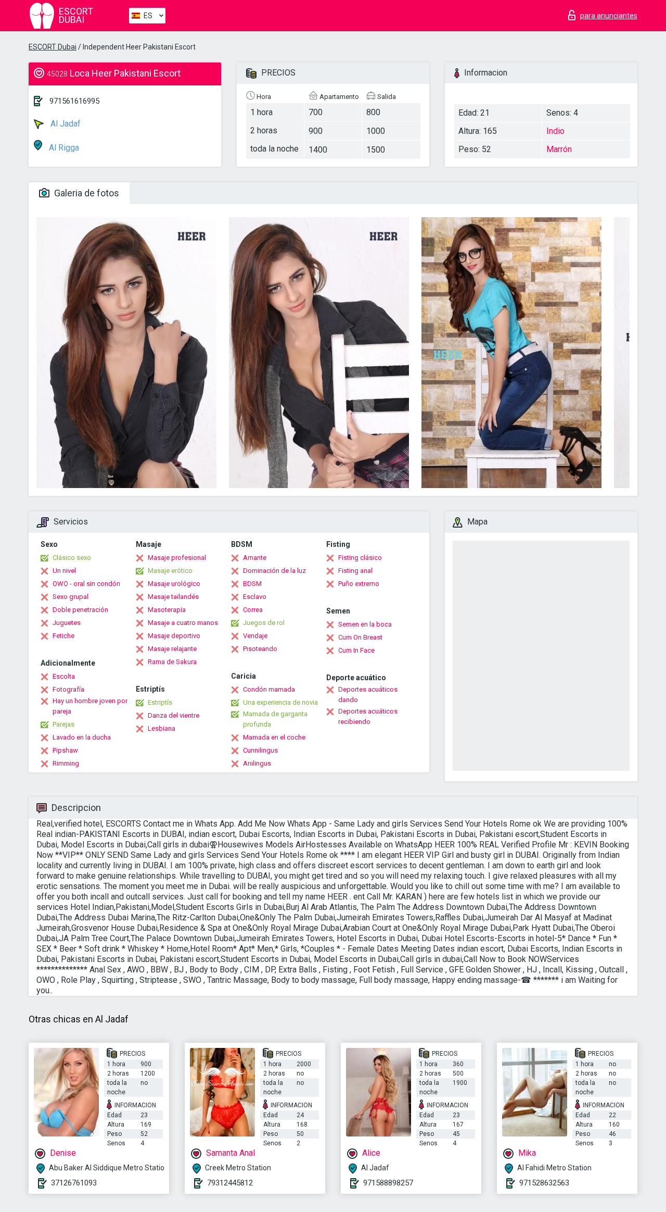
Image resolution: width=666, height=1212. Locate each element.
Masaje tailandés (173, 597)
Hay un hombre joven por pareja (90, 706)
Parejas (63, 724)
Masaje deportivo (174, 636)
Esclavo (254, 597)
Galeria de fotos (85, 193)
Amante (254, 557)
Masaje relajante (172, 649)
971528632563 (544, 1183)
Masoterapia (167, 610)
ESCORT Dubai (52, 47)
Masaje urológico (174, 584)
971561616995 (74, 101)
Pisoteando (260, 649)
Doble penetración (80, 610)
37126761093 (74, 1183)
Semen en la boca (365, 624)
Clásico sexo (72, 557)
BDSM (252, 584)
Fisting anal (355, 570)
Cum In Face (356, 650)
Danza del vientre (173, 715)
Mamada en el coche (274, 737)
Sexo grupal (70, 597)
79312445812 (230, 1183)
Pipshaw (65, 750)
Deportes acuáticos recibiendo (368, 716)
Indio (555, 131)
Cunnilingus (260, 750)
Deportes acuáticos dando (368, 694)
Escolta (64, 676)
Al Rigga (63, 148)
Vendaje (255, 636)
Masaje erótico (170, 570)
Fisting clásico (360, 557)
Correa (253, 610)
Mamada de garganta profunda (275, 719)
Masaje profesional (177, 557)
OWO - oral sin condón (86, 584)
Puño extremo (358, 584)
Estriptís (160, 702)
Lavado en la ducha (82, 737)
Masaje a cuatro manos (183, 623)
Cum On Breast (360, 637)
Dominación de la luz (274, 570)
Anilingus (257, 763)
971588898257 (388, 1183)
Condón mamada (269, 689)
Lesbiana (161, 728)
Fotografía (68, 689)
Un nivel (64, 570)
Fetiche (63, 636)
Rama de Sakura (172, 662)
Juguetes (67, 623)
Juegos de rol (264, 623)
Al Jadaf (64, 124)
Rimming (66, 763)
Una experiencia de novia (280, 702)
